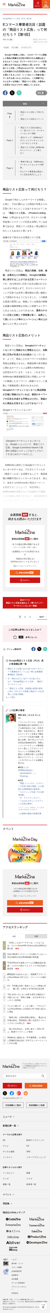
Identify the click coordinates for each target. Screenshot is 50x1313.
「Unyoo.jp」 (24, 776)
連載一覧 (7, 1184)
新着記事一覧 (9, 1125)
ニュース (7, 1116)
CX (27, 1145)
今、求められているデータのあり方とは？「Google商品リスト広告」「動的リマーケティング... (25, 681)
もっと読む (10, 697)
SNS (28, 1151)
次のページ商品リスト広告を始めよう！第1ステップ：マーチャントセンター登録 (25, 602)
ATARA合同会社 (25, 770)
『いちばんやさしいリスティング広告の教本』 (30, 802)
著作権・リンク (17, 1263)
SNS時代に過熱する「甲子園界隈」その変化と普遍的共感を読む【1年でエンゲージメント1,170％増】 (27, 1040)
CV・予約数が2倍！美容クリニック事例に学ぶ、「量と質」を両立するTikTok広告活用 (26, 987)
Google (6, 47)
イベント (7, 1194)
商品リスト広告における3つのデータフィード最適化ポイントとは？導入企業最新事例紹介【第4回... (26, 671)
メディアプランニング (36, 1157)
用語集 (6, 1203)
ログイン (26, 580)
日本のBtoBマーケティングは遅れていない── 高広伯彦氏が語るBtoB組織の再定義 (27, 955)
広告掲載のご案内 (13, 1105)
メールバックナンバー (26, 565)
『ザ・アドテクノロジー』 (29, 797)
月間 (36, 936)
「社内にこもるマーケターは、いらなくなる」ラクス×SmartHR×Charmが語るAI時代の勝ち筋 (27, 945)
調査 (28, 1172)
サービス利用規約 (18, 1283)
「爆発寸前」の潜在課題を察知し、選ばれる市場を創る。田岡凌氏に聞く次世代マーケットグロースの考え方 (26, 1020)
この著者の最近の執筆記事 (29, 813)
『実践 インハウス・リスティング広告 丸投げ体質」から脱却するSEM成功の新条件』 (31, 786)
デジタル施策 (8, 1151)
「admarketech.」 (26, 773)
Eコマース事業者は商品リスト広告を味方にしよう (31, 173)
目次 (25, 103)
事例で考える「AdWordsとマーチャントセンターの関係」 (32, 164)
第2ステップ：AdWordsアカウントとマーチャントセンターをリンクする (31, 140)
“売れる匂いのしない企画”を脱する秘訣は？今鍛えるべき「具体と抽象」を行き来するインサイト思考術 (26, 997)
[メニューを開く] (4, 4)
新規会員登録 (26, 572)
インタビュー (8, 1172)
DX (4, 1140)
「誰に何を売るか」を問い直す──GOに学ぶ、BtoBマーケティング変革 (25, 1030)
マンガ (6, 1178)
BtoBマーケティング (35, 1140)
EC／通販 (15, 47)
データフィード (26, 47)
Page (10, 140)
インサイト (7, 1157)
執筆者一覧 (31, 1184)
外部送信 (15, 1293)
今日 (14, 936)
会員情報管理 (17, 1271)
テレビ (6, 1145)
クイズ (29, 1178)
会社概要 (15, 1279)
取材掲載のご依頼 (37, 1105)
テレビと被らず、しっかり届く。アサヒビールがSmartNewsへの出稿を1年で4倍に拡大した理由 (27, 1008)
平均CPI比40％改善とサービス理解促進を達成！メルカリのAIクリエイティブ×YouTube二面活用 (27, 965)
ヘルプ (14, 1259)
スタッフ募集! (17, 1267)
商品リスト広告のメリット (32, 118)
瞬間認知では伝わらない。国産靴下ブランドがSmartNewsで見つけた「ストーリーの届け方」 (27, 977)
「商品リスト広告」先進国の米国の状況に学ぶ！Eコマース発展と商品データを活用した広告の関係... (26, 691)
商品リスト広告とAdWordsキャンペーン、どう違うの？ (32, 150)
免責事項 (15, 1275)
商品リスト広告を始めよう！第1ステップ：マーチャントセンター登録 (32, 130)
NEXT (41, 617)
